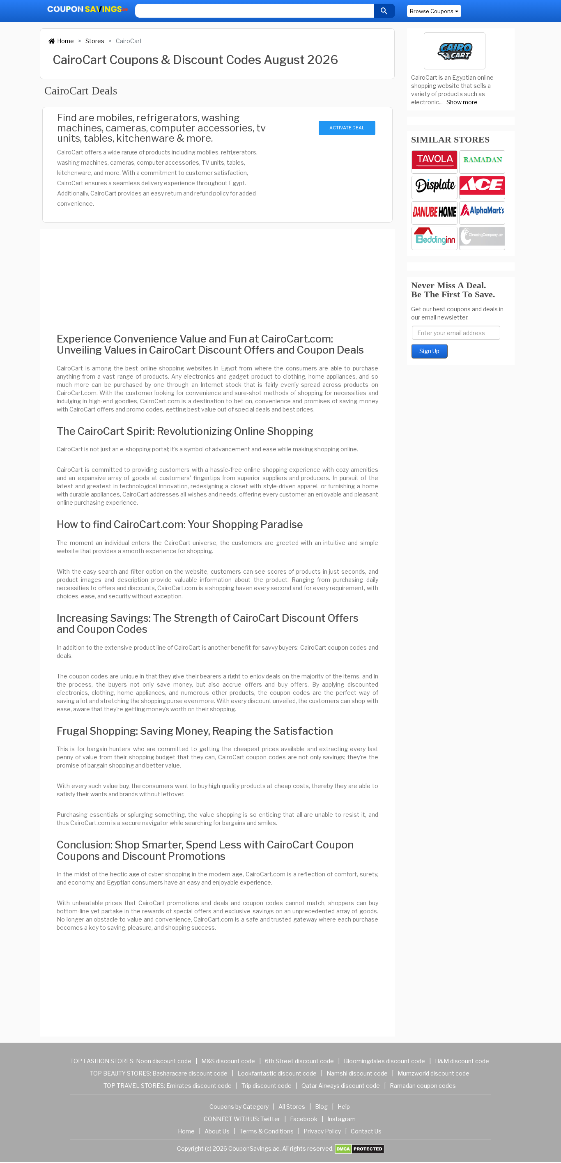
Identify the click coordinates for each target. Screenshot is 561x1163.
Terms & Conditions (266, 1131)
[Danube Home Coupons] (435, 213)
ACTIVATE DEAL (346, 128)
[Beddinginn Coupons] (435, 238)
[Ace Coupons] (482, 187)
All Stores (291, 1106)
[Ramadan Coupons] (482, 162)
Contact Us (366, 1131)
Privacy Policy (322, 1131)
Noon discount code (163, 1060)
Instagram (341, 1118)
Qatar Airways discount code (340, 1085)
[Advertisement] (217, 274)
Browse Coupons (431, 11)
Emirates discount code (199, 1085)
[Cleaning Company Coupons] (482, 238)
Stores (94, 40)
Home (65, 40)
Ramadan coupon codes (423, 1085)
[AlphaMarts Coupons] (482, 213)
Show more (462, 102)
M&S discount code (228, 1060)
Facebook (303, 1118)
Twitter (270, 1118)
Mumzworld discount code (433, 1073)
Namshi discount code (357, 1073)
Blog (321, 1106)
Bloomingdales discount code (384, 1060)
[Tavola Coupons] (435, 162)
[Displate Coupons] (435, 187)
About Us (217, 1131)
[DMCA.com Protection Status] (359, 1148)
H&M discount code (462, 1060)
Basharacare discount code (190, 1073)
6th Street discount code (299, 1060)
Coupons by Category (239, 1106)
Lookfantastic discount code (277, 1073)
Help (344, 1106)
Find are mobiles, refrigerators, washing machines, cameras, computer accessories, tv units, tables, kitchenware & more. (161, 128)
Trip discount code (266, 1085)
